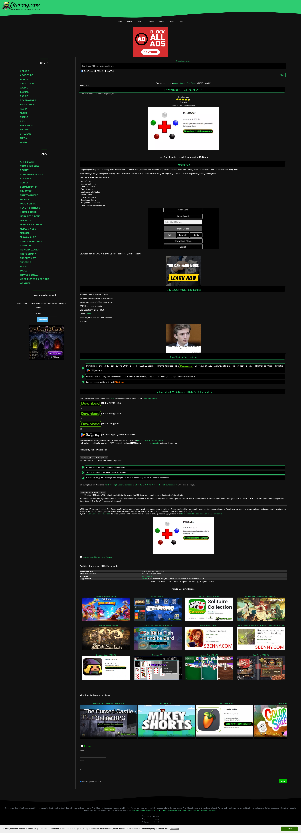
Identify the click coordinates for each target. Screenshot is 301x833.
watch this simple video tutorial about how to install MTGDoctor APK (130, 484)
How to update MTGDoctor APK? (93, 492)
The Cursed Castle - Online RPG (108, 703)
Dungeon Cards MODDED (106, 655)
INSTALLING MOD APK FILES (150, 440)
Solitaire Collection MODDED (209, 596)
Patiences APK (157, 655)
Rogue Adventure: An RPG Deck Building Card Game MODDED (261, 625)
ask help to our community (167, 484)
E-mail (82, 760)
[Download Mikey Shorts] (166, 720)
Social (161, 21)
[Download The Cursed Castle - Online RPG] (108, 720)
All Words (100, 71)
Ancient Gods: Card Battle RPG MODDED (260, 596)
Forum (129, 21)
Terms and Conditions (209, 810)
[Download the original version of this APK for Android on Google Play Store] (90, 434)
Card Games (147, 576)
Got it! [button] (289, 829)
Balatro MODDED (157, 596)
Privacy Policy (156, 810)
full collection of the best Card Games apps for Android (201, 514)
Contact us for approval (190, 810)
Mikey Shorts (166, 703)
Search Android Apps (183, 61)
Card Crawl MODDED (261, 655)
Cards (88, 313)
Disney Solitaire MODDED (106, 596)
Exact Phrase (88, 71)
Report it (113, 398)
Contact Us (150, 21)
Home (120, 21)
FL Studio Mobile (225, 703)
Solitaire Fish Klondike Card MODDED (158, 625)
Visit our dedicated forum (150, 398)
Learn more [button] (174, 829)
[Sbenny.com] (21, 5)
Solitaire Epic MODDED (209, 655)
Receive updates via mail (91, 781)
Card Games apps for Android (99, 514)
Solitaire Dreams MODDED (209, 625)
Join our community (151, 443)
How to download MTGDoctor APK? (94, 457)
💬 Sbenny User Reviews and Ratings (96, 556)
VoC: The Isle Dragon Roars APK (106, 625)
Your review (84, 770)
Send (283, 781)
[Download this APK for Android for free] (90, 403)
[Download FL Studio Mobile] (224, 720)
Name (82, 750)
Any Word (110, 71)
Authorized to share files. (172, 810)
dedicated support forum (141, 810)
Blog (139, 21)
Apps (181, 21)
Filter (282, 75)
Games (171, 21)
